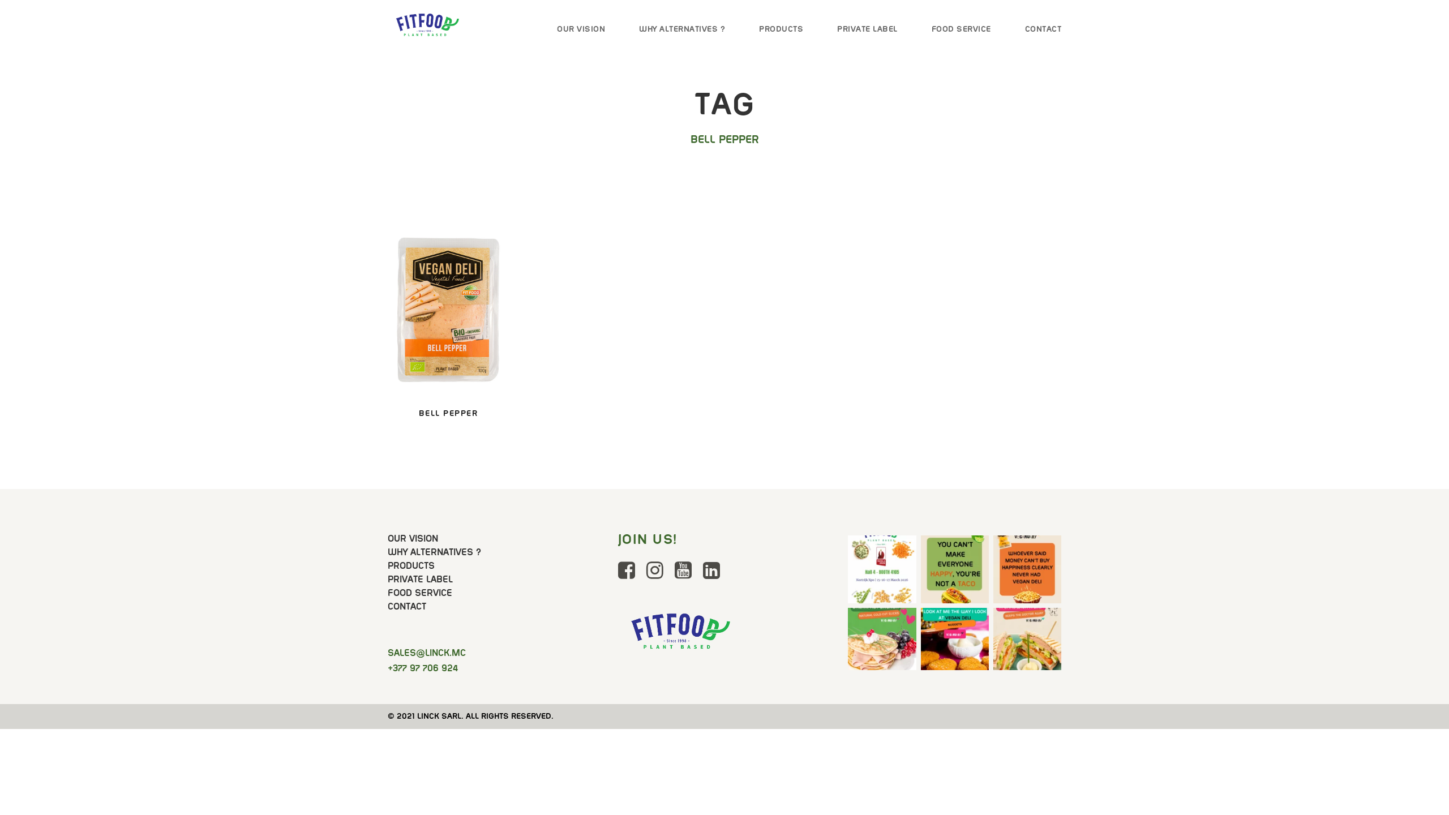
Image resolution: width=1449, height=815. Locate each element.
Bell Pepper (448, 413)
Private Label (867, 29)
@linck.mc (427, 653)
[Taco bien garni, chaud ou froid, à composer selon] (955, 569)
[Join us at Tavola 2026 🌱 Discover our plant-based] (882, 569)
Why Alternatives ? (682, 29)
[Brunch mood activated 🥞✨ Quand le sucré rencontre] (882, 642)
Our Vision (581, 29)
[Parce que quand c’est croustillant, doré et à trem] (955, 642)
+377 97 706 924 (423, 668)
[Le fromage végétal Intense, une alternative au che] (1027, 569)
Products (781, 29)
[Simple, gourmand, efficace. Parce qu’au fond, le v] (1027, 642)
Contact (1043, 29)
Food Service (961, 29)
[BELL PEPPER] (448, 313)
